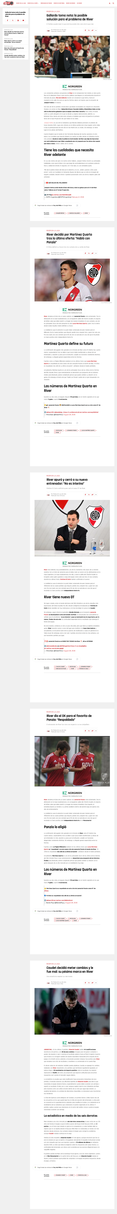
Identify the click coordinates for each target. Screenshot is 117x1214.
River (71, 93)
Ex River (79, 3)
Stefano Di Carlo (65, 579)
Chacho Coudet (60, 666)
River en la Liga (21, 3)
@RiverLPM (49, 412)
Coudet (51, 1134)
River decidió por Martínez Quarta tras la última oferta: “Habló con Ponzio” (14, 33)
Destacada (59, 430)
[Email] (23, 20)
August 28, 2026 (69, 415)
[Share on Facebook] (85, 30)
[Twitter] (12, 20)
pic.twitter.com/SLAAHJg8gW (53, 648)
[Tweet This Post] (89, 30)
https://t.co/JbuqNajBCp (78, 646)
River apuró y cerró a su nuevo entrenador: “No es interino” (13, 41)
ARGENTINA (47, 1049)
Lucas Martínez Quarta (79, 323)
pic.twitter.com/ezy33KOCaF (89, 412)
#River (46, 891)
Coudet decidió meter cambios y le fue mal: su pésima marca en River (14, 56)
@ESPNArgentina (64, 646)
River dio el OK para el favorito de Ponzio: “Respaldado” (14, 49)
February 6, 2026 (78, 197)
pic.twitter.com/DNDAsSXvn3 (63, 900)
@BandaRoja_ (58, 412)
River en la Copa (33, 3)
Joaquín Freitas (48, 123)
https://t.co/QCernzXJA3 (71, 412)
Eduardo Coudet (74, 1049)
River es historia (59, 3)
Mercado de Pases (46, 3)
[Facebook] (7, 20)
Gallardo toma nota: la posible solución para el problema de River (15, 14)
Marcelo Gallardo (61, 98)
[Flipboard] (18, 20)
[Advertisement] (72, 449)
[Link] (92, 30)
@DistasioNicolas (51, 646)
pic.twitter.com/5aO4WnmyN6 (61, 195)
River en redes (70, 3)
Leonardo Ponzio (72, 430)
